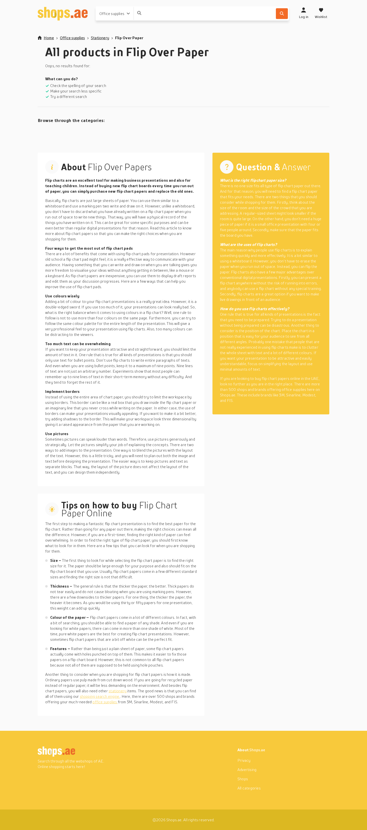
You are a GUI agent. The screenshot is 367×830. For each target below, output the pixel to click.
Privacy (243, 760)
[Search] (282, 13)
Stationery (100, 37)
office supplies (105, 702)
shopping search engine (100, 696)
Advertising (246, 769)
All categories (249, 788)
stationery (118, 691)
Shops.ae (257, 750)
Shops (242, 779)
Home (49, 37)
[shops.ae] (63, 13)
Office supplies (72, 37)
